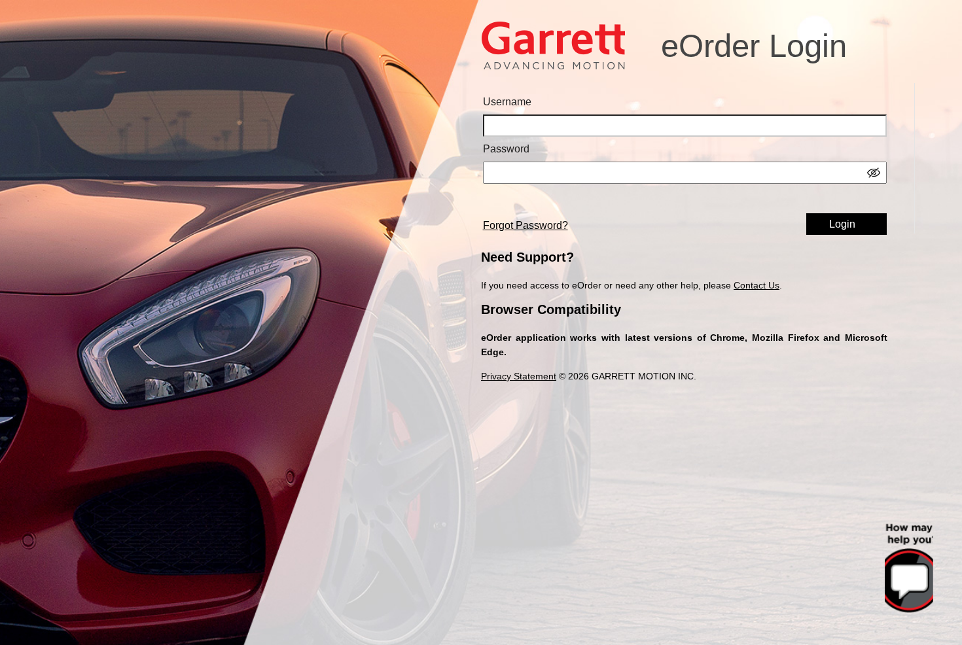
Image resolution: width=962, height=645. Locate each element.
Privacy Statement (518, 376)
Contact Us (756, 285)
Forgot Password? (525, 225)
